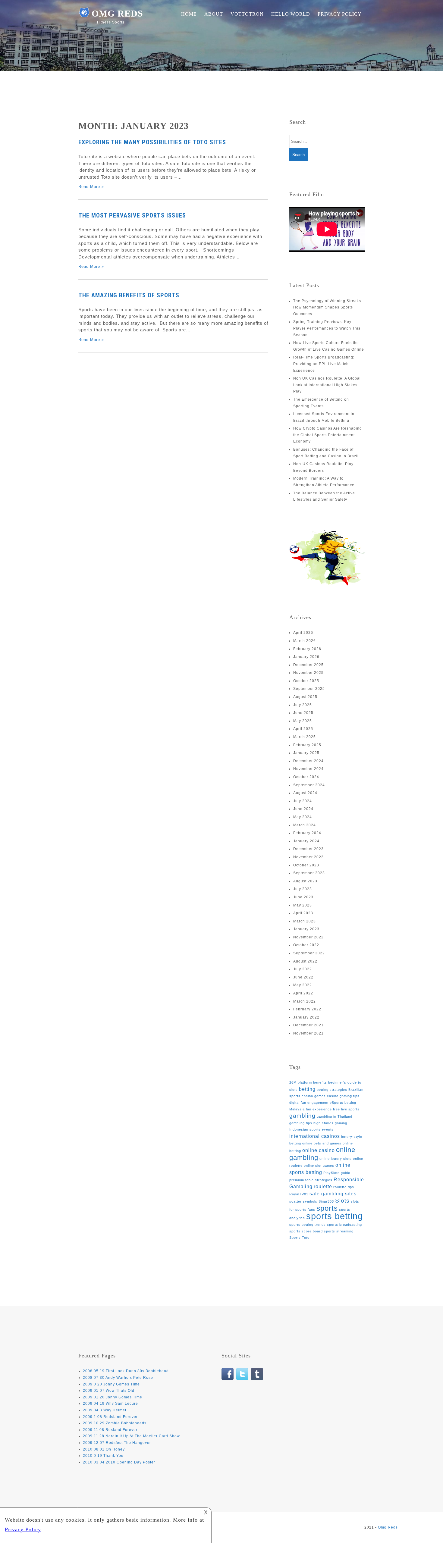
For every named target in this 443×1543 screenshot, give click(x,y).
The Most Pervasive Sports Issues (132, 215)
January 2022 (306, 1017)
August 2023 (305, 881)
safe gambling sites (333, 1193)
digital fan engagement (308, 1102)
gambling (302, 1116)
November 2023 (308, 857)
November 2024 (308, 769)
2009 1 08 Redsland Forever (110, 1417)
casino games (314, 1096)
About (213, 14)
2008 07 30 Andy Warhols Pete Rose (118, 1378)
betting (307, 1089)
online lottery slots (335, 1158)
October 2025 (306, 681)
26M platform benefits (308, 1082)
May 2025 (302, 721)
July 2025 (302, 705)
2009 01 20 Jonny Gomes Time (112, 1397)
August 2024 (305, 793)
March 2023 (304, 921)
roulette (323, 1186)
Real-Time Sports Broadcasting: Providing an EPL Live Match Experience (323, 363)
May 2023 (302, 905)
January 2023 (306, 929)
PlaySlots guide (336, 1173)
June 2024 (303, 809)
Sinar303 (326, 1201)
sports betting (334, 1216)
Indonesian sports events (311, 1129)
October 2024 (306, 777)
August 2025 (305, 697)
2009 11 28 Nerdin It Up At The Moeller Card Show (131, 1436)
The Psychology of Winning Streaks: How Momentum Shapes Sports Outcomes (327, 307)
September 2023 (309, 873)
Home (189, 14)
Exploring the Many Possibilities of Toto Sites (152, 142)
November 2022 (308, 937)
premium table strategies (310, 1180)
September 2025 (309, 689)
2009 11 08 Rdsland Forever (110, 1430)
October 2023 (306, 865)
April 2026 (303, 633)
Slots (342, 1200)
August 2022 (305, 961)
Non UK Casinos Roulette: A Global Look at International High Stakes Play (327, 384)
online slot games (319, 1165)
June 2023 (303, 897)
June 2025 (303, 713)
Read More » (91, 186)
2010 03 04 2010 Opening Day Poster (119, 1462)
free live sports (346, 1109)
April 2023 (303, 913)
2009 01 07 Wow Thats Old (108, 1390)
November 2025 (308, 673)
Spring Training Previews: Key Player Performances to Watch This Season (326, 328)
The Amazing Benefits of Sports (128, 295)
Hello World (290, 14)
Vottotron (247, 14)
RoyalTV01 (298, 1194)
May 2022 (302, 985)
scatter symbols (303, 1201)
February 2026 (307, 649)
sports (327, 1208)
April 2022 (303, 993)
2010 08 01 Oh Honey (104, 1449)
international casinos (314, 1136)
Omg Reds (117, 13)
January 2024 (306, 841)
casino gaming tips (343, 1096)
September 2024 (309, 785)
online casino (318, 1150)
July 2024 (302, 801)
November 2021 (308, 1033)
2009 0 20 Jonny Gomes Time (111, 1384)
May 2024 (302, 817)
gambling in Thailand (334, 1116)
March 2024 (304, 825)
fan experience (319, 1109)
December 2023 (308, 849)
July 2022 (302, 969)
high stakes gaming (330, 1123)
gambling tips (300, 1123)
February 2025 (307, 745)
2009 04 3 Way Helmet (104, 1410)
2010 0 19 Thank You (103, 1456)
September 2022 (309, 953)
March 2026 (304, 641)
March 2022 (304, 1001)
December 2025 (308, 665)
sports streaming (338, 1231)
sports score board (306, 1231)
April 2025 (303, 729)
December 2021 (308, 1025)
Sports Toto (299, 1237)
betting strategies (332, 1089)
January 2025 (306, 753)
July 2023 (302, 889)
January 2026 (306, 657)
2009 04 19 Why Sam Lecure (110, 1403)
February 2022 (307, 1009)
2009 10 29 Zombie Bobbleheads (114, 1423)
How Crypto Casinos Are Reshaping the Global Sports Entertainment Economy (327, 434)
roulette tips (343, 1187)
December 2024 (308, 761)
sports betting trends (307, 1224)
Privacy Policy (340, 14)
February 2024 (307, 833)
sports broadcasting (344, 1224)
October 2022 (306, 945)
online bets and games (321, 1143)
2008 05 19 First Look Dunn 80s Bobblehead (126, 1371)
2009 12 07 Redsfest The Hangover (117, 1443)
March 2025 (304, 737)
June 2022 (303, 977)
